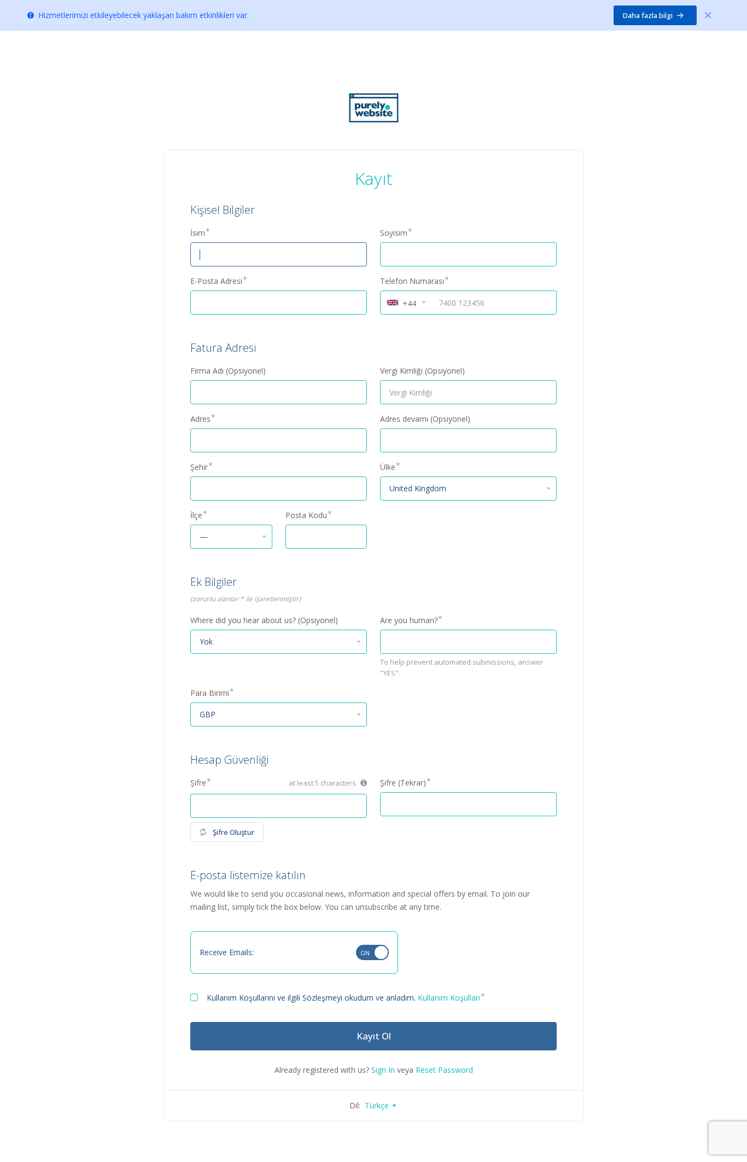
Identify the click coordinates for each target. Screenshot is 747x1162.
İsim (197, 233)
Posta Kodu (306, 515)
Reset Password (444, 1070)
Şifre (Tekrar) (403, 782)
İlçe (196, 515)
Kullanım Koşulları (449, 997)
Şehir (199, 467)
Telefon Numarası (412, 281)
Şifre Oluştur (233, 832)
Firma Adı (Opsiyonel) (228, 370)
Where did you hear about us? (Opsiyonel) (264, 620)
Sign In (383, 1070)
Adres (200, 419)
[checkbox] (194, 997)
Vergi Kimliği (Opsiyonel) (422, 370)
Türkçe (378, 1105)
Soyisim (393, 233)
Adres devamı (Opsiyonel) (425, 419)
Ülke (387, 467)
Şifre (198, 782)
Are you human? (408, 620)
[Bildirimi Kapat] (708, 15)
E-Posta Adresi (216, 281)
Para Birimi (209, 693)
